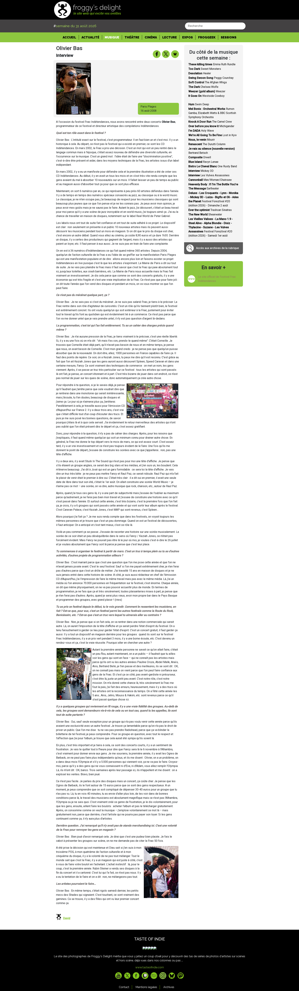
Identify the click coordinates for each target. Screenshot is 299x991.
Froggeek (206, 37)
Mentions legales (146, 987)
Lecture (169, 37)
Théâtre (132, 37)
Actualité (90, 37)
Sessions (228, 37)
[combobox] (215, 26)
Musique (112, 37)
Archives (168, 987)
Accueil (71, 37)
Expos (187, 37)
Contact (124, 987)
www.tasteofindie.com (149, 967)
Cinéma (151, 37)
